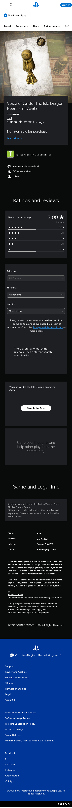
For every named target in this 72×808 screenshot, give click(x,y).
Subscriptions (52, 26)
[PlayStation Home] (36, 5)
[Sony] (64, 806)
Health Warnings (15, 594)
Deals (36, 26)
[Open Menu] (4, 5)
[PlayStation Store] (15, 15)
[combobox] (36, 278)
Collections (22, 26)
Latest (7, 26)
